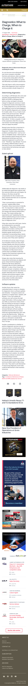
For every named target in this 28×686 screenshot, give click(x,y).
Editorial (11, 375)
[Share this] (14, 384)
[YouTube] (16, 676)
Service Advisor (14, 604)
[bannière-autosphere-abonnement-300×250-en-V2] (14, 529)
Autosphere (5, 34)
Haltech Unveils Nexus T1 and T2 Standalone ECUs (13, 401)
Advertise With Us (6, 643)
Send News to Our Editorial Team (10, 650)
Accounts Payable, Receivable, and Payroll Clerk (17, 617)
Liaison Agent (14, 592)
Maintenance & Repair (17, 377)
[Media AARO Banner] (14, 551)
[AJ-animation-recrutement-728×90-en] (14, 16)
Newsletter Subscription (8, 659)
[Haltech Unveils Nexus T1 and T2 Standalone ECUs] (14, 393)
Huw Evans (14, 32)
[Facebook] (8, 676)
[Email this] (8, 384)
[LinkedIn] (12, 676)
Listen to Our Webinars (7, 668)
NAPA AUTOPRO (6, 378)
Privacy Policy (22, 681)
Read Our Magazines (7, 666)
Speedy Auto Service (16, 378)
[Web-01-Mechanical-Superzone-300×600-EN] (14, 506)
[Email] (4, 676)
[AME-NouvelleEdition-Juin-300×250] (14, 456)
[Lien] (14, 556)
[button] (26, 5)
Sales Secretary (14, 581)
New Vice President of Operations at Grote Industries (11, 430)
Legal (17, 681)
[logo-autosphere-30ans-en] (7, 5)
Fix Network (9, 377)
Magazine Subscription (7, 657)
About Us (4, 641)
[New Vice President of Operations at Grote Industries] (14, 417)
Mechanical (13, 34)
